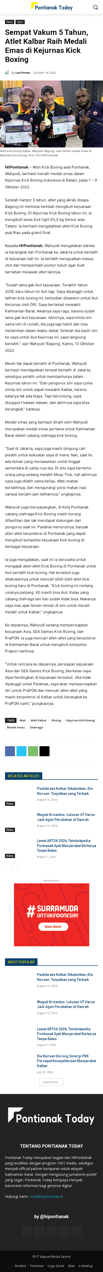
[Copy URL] (45, 751)
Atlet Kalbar (39, 720)
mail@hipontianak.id (46, 1196)
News (9, 22)
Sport (20, 22)
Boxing (56, 720)
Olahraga (36, 727)
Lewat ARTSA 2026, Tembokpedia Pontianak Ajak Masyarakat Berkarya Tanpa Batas (66, 846)
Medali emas (16, 727)
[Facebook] (10, 751)
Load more (50, 1082)
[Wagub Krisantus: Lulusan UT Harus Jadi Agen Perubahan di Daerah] (19, 822)
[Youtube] (76, 1231)
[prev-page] (8, 866)
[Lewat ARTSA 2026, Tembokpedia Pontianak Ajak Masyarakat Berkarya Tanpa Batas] (19, 848)
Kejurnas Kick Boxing (80, 720)
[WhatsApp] (33, 751)
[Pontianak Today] (51, 6)
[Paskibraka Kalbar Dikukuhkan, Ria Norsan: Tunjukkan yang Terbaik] (19, 796)
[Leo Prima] (8, 72)
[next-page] (16, 866)
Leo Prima (23, 72)
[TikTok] (51, 1231)
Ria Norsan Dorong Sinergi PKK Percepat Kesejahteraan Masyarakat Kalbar (66, 1061)
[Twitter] (21, 751)
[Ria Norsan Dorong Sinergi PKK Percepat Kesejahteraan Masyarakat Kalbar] (19, 1063)
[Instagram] (39, 1231)
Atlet (23, 720)
